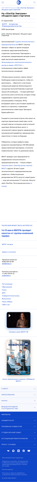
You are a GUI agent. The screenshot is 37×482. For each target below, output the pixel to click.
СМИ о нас (6, 305)
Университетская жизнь (10, 296)
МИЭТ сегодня (7, 244)
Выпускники (6, 299)
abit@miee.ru (6, 264)
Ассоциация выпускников (14, 438)
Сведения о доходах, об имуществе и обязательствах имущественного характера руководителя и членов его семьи (15, 463)
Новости (13, 8)
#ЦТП (4, 24)
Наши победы (7, 302)
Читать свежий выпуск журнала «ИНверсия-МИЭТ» (18, 380)
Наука (4, 290)
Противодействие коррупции (12, 458)
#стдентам (13, 24)
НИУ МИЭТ (5, 8)
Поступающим (7, 284)
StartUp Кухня (19, 165)
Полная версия (7, 469)
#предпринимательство (12, 26)
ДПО (3, 293)
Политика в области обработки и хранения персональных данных (14, 474)
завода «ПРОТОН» (15, 65)
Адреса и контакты (9, 252)
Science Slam (7, 165)
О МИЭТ (4, 389)
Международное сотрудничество (9, 408)
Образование (7, 287)
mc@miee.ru (6, 275)
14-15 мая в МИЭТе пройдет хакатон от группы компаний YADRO (17, 233)
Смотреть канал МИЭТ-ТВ (18, 332)
